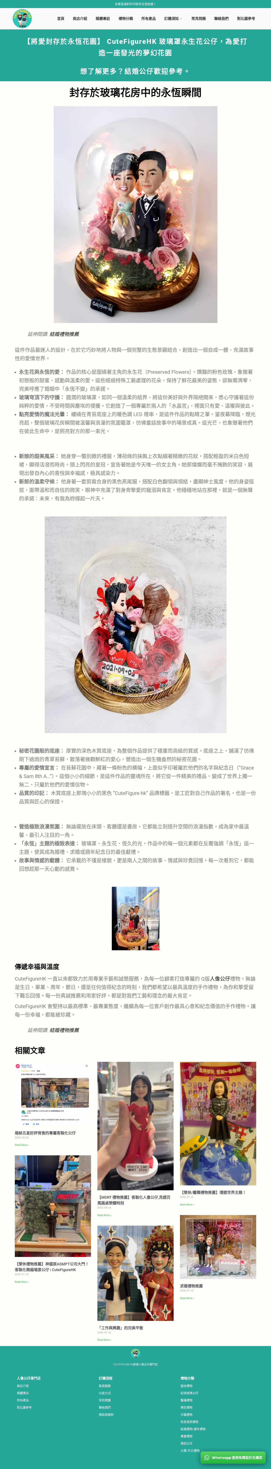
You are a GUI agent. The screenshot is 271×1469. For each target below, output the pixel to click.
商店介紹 (23, 1386)
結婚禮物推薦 (64, 334)
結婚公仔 (139, 71)
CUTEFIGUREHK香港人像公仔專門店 (135, 1364)
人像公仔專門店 (29, 1378)
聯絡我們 (105, 1407)
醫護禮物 (186, 1400)
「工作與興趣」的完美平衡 (120, 1328)
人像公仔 (220, 979)
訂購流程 (105, 1378)
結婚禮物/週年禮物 (193, 1429)
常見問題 (105, 1400)
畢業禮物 (186, 1436)
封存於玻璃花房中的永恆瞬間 (135, 93)
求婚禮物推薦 (191, 1286)
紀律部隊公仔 (189, 1393)
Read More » (22, 1144)
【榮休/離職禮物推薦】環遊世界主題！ (213, 1192)
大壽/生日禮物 (190, 1450)
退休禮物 (186, 1386)
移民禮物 (186, 1407)
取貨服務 (105, 1386)
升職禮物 (186, 1414)
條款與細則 (106, 1414)
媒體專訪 (23, 1393)
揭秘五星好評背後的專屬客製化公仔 (45, 1133)
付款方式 (105, 1393)
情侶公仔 (186, 1443)
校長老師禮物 (189, 1421)
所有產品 (23, 1400)
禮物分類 (187, 1378)
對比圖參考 (24, 1407)
